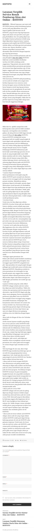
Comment (6, 455)
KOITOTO (7, 4)
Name (5, 477)
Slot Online (24, 440)
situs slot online (17, 58)
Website (5, 490)
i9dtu (17, 440)
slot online (18, 135)
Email (5, 484)
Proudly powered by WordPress (10, 530)
